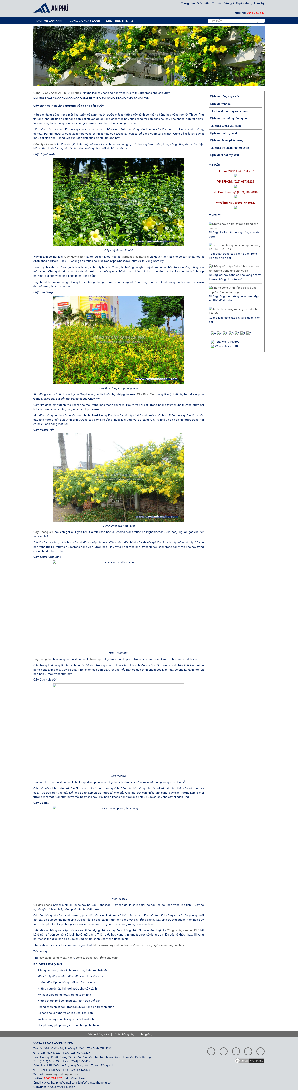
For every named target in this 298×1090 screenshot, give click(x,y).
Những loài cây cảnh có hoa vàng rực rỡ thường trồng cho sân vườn (235, 277)
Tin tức (217, 3)
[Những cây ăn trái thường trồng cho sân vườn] (234, 226)
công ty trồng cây (87, 957)
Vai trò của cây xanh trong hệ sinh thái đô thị (66, 1019)
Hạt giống (146, 1034)
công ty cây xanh (63, 957)
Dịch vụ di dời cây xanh (225, 155)
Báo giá (229, 3)
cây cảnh (45, 957)
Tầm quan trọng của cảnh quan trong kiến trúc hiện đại (73, 970)
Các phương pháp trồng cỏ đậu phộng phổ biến (68, 1025)
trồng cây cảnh (108, 957)
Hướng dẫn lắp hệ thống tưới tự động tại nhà (66, 982)
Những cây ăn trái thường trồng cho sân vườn (234, 234)
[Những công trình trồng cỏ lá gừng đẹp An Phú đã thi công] (234, 290)
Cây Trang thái (42, 659)
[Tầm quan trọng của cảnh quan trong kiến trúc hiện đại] (234, 247)
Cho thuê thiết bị (120, 20)
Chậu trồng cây (124, 1034)
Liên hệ (259, 3)
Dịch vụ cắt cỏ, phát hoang (226, 140)
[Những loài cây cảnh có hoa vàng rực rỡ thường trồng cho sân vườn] (234, 268)
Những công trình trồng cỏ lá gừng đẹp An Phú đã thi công (234, 298)
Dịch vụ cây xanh (49, 20)
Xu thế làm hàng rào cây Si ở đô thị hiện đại (234, 319)
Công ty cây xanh (44, 144)
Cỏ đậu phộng (42, 904)
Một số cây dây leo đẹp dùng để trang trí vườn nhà (70, 976)
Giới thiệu (203, 3)
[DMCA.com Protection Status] (251, 1060)
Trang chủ (188, 3)
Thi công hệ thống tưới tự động (229, 147)
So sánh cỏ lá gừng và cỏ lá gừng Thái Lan (65, 1012)
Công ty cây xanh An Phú (183, 930)
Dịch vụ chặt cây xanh (224, 133)
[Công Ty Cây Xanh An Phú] (51, 7)
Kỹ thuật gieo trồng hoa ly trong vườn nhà (64, 994)
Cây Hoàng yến (43, 532)
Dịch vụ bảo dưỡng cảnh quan (229, 118)
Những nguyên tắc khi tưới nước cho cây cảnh (67, 988)
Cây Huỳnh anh (74, 256)
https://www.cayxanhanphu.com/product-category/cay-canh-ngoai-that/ (138, 945)
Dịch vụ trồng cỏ (220, 103)
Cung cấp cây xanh (85, 20)
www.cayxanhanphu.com (62, 1074)
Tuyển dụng (244, 3)
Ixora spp (96, 659)
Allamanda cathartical (135, 256)
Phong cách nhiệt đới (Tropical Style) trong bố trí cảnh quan (76, 1006)
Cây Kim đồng (146, 394)
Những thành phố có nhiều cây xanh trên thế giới (69, 1000)
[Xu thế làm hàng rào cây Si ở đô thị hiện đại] (234, 311)
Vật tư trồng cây (98, 1034)
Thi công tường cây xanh (225, 125)
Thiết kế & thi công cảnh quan (229, 111)
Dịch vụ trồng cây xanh (224, 96)
